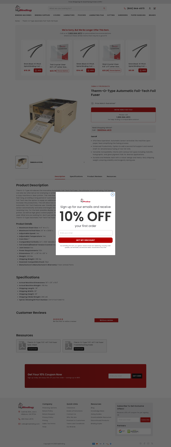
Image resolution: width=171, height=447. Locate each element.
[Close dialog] (112, 194)
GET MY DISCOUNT (85, 240)
